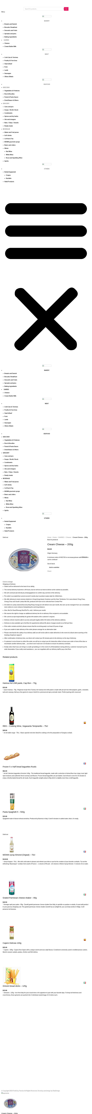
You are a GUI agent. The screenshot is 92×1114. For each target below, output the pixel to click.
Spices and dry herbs (11, 116)
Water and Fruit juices (11, 132)
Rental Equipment (10, 172)
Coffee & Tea (8, 139)
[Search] (66, 9)
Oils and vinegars (10, 119)
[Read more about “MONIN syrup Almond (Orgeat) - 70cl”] (5, 872)
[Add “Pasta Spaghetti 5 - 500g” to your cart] (5, 826)
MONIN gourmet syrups (12, 142)
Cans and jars (8, 107)
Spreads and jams (10, 34)
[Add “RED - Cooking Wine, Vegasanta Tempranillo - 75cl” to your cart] (5, 740)
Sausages (7, 73)
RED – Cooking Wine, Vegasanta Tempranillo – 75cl (25, 726)
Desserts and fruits (10, 30)
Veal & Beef (8, 64)
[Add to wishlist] (5, 695)
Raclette (8, 178)
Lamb (6, 70)
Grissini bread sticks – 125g (15, 986)
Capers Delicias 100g (12, 943)
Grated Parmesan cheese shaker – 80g (20, 898)
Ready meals (8, 126)
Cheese (6, 43)
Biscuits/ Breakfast (10, 27)
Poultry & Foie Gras (10, 60)
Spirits (6, 161)
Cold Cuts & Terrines (11, 57)
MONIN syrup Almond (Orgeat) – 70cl (19, 855)
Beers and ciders (10, 145)
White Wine (9, 155)
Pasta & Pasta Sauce (11, 97)
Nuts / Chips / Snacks (11, 123)
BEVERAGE (6, 129)
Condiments (8, 113)
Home (49, 537)
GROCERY (6, 103)
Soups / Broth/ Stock (11, 110)
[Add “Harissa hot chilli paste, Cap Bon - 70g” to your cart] (5, 700)
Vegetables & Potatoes (12, 91)
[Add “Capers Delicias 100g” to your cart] (5, 960)
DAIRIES (61, 537)
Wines (6, 148)
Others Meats (8, 76)
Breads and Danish (10, 24)
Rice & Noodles (9, 94)
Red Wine (9, 151)
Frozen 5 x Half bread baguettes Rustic (19, 767)
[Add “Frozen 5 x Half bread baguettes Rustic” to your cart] (5, 786)
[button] (46, 275)
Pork (5, 67)
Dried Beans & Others (11, 100)
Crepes (8, 175)
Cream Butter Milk (10, 46)
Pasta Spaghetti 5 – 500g (14, 812)
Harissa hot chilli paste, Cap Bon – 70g (19, 683)
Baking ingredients (10, 37)
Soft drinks (8, 135)
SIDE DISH (6, 87)
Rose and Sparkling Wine (14, 158)
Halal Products (9, 181)
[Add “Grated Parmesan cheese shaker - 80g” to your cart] (5, 917)
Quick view (5, 704)
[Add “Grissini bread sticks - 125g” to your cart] (5, 1003)
